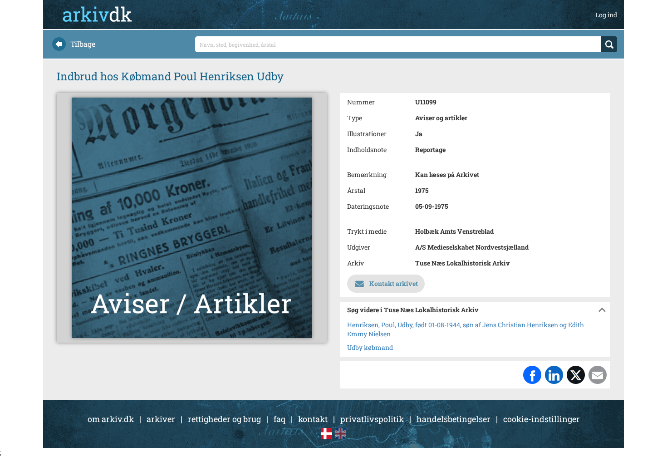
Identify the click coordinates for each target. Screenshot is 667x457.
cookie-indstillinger (541, 418)
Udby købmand (370, 347)
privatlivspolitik (372, 418)
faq (279, 418)
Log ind (606, 14)
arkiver (161, 418)
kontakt (313, 418)
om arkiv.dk (111, 418)
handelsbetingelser (453, 418)
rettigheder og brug (224, 418)
